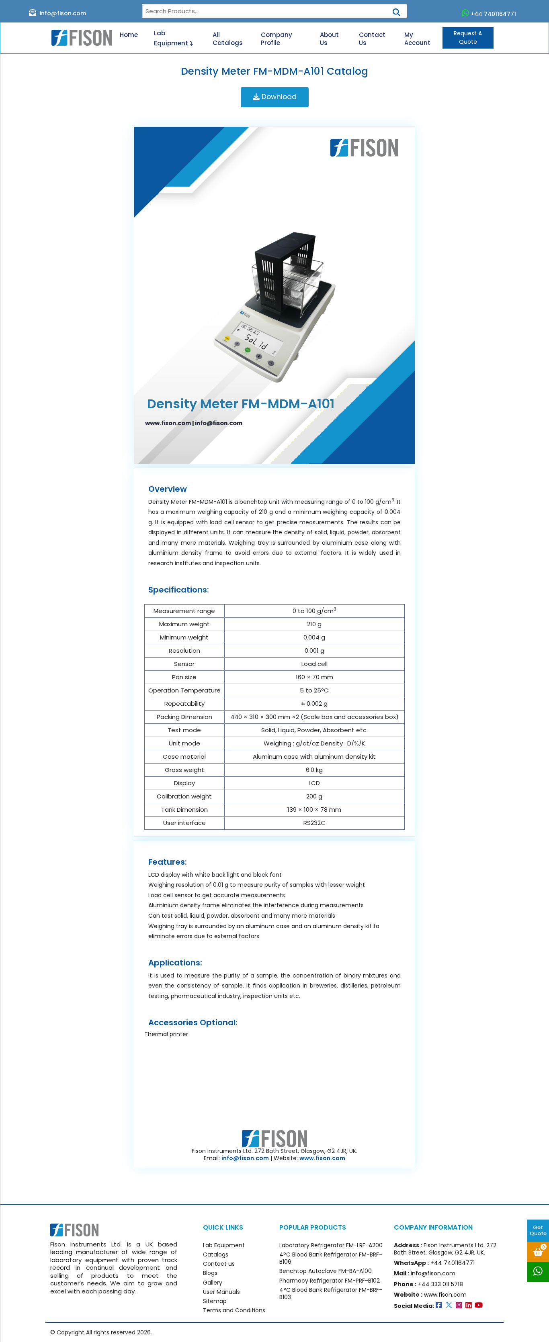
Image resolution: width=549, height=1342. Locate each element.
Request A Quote (468, 37)
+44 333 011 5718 (440, 1284)
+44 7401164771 (493, 14)
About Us (329, 39)
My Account (417, 39)
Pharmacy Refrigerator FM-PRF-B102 (329, 1281)
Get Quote (538, 1230)
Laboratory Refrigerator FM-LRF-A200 (331, 1245)
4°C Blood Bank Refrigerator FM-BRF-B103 (330, 1293)
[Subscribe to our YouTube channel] (479, 1306)
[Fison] (78, 38)
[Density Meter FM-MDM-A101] (274, 297)
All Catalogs (228, 39)
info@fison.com (62, 13)
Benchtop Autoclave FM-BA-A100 (325, 1271)
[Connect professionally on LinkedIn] (470, 1306)
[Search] (396, 10)
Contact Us (372, 39)
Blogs (210, 1273)
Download (278, 97)
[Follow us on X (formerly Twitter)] (450, 1306)
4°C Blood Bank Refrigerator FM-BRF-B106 (330, 1258)
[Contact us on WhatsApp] (538, 1272)
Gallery (212, 1283)
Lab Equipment (172, 38)
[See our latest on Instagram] (460, 1306)
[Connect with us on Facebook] (440, 1306)
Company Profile (276, 39)
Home (129, 35)
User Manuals (221, 1292)
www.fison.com (168, 423)
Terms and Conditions (234, 1310)
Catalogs (215, 1254)
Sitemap (215, 1301)
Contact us (219, 1264)
